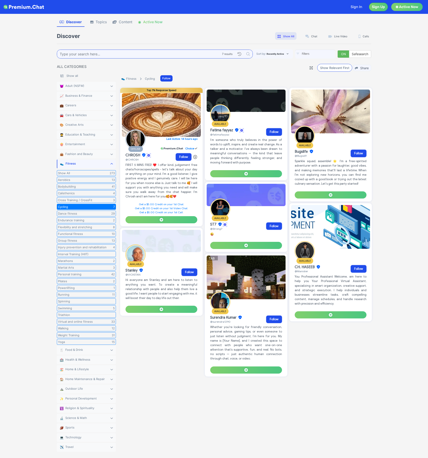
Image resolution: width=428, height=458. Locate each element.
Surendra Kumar (223, 317)
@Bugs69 (301, 155)
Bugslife (302, 151)
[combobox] (315, 54)
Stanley (132, 270)
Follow (166, 78)
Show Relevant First (334, 68)
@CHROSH (132, 159)
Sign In (356, 7)
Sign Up (378, 7)
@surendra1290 (220, 321)
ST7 (213, 224)
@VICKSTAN (133, 274)
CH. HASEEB (305, 267)
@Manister (301, 271)
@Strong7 (216, 228)
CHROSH (133, 155)
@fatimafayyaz (219, 134)
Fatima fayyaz (222, 130)
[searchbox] (322, 53)
